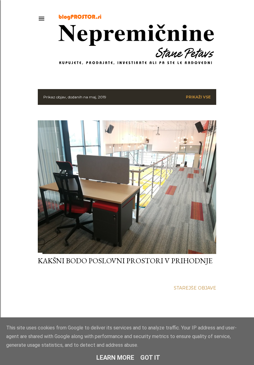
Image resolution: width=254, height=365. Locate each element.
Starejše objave (195, 288)
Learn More (115, 357)
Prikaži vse (198, 97)
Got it (150, 357)
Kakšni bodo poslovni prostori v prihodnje (125, 260)
